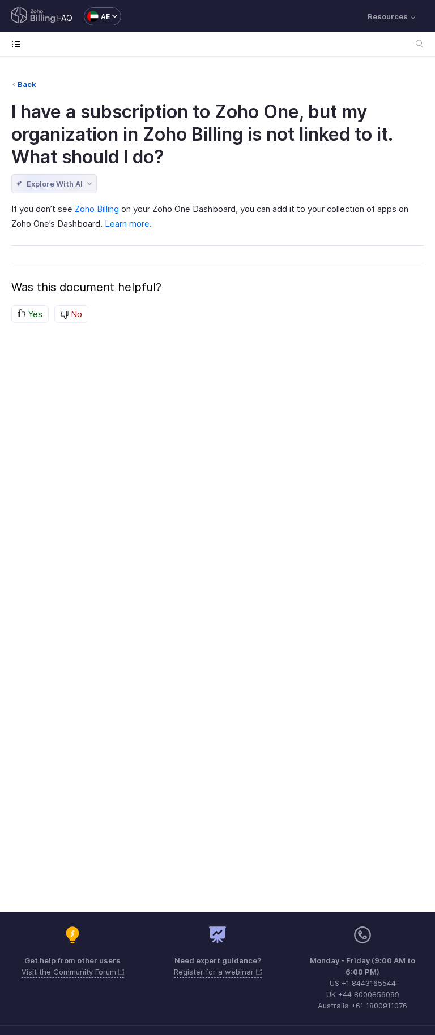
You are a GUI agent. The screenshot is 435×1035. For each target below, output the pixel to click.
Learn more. (128, 223)
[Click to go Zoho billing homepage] (33, 16)
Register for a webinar (215, 971)
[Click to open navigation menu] (18, 44)
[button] (96, 16)
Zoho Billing (97, 208)
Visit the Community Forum (70, 971)
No (75, 314)
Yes (33, 314)
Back (27, 84)
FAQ (64, 18)
